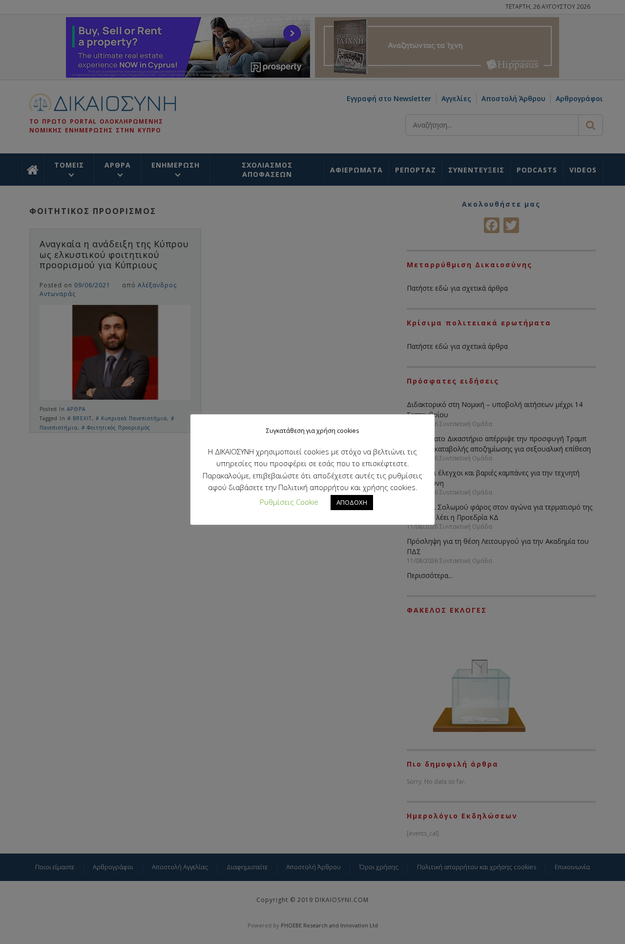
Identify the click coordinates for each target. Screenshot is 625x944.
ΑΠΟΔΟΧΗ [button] (351, 502)
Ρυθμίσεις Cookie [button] (289, 502)
